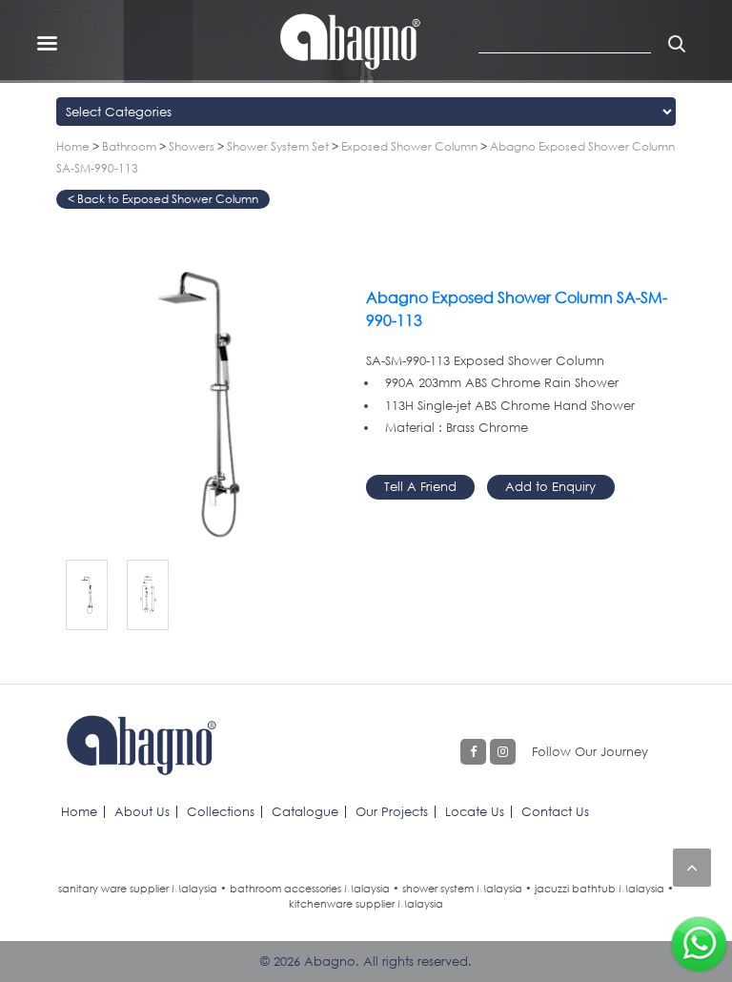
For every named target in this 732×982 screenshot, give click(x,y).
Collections (220, 811)
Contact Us (555, 811)
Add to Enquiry (550, 486)
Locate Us (474, 811)
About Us (142, 811)
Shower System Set (278, 146)
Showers (191, 146)
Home (73, 146)
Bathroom (129, 146)
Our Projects (392, 811)
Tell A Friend (420, 486)
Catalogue (305, 811)
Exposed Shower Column (409, 146)
